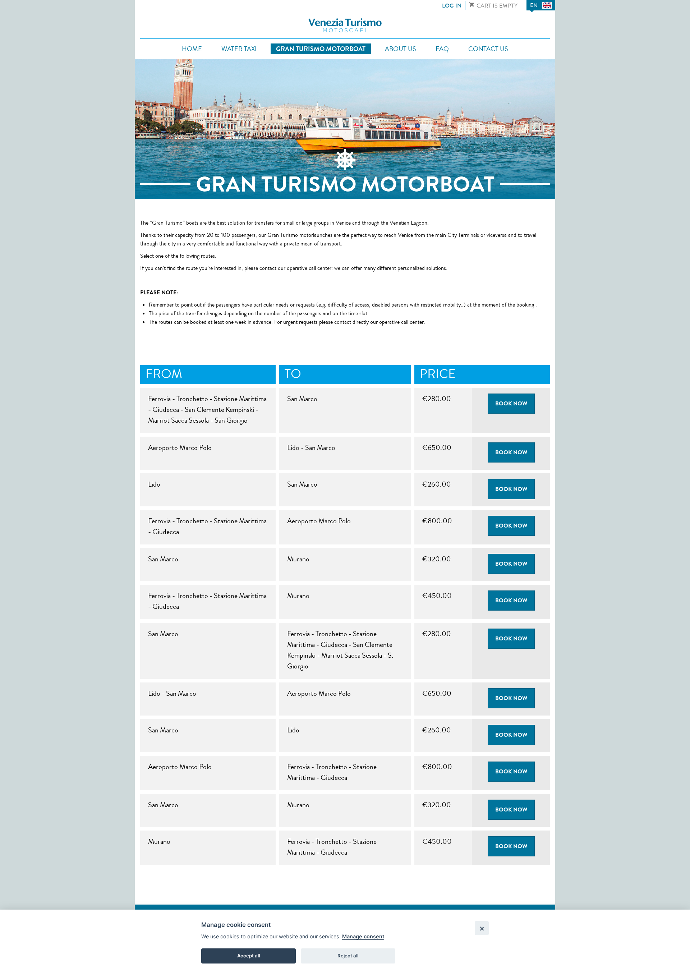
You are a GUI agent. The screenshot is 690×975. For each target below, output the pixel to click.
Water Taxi (239, 49)
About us (400, 49)
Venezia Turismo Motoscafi (345, 25)
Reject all (347, 955)
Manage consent (363, 936)
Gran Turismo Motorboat (320, 49)
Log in (451, 5)
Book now (511, 403)
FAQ (442, 49)
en (534, 5)
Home (192, 49)
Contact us (488, 49)
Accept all (248, 955)
